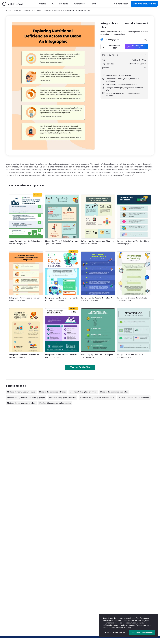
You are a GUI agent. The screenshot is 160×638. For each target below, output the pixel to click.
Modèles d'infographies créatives (83, 392)
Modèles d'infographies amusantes (114, 392)
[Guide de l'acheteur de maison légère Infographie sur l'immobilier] (26, 216)
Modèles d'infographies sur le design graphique (26, 397)
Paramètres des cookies (115, 632)
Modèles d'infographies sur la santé (21, 392)
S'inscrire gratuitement (144, 3)
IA (53, 3)
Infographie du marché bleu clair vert (97, 298)
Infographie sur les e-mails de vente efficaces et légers (62, 298)
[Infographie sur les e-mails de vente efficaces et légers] (62, 273)
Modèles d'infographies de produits (21, 403)
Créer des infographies (22, 10)
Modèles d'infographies (42, 10)
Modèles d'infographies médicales (62, 397)
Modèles (63, 3)
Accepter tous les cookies (142, 632)
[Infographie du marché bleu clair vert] (98, 273)
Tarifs (93, 3)
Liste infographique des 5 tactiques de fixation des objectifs (98, 355)
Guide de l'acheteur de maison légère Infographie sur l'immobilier (26, 241)
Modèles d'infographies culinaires (52, 392)
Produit (42, 3)
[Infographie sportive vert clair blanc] (134, 216)
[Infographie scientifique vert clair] (26, 330)
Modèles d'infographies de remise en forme (97, 397)
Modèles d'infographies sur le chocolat (134, 397)
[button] (112, 46)
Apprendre (79, 3)
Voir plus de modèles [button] (80, 367)
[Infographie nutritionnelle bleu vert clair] (26, 273)
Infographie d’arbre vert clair (130, 355)
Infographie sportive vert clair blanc (133, 241)
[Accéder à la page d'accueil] (12, 4)
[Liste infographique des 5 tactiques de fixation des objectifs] (98, 330)
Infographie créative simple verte (132, 298)
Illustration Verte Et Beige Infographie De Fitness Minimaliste (62, 241)
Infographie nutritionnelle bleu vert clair (26, 298)
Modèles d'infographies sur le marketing (55, 403)
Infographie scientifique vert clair (24, 355)
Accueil (8, 10)
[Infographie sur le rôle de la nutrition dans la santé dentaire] (62, 330)
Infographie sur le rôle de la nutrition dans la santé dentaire (62, 355)
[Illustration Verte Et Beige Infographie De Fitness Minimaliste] (62, 216)
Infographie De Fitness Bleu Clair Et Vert (98, 241)
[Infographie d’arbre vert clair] (134, 330)
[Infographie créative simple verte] (134, 273)
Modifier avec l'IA (138, 46)
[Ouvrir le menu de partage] (145, 39)
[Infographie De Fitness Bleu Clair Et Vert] (98, 216)
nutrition (57, 10)
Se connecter (121, 3)
